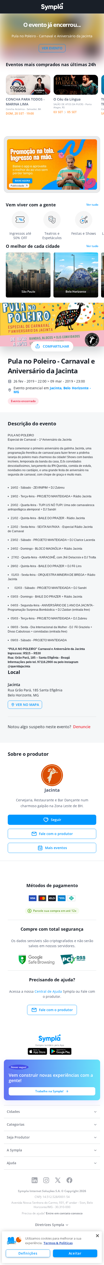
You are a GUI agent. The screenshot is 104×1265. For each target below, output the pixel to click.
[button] (14, 1241)
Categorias (15, 1124)
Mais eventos (56, 847)
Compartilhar (56, 346)
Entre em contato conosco (64, 1213)
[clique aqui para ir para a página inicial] (52, 6)
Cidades (13, 1111)
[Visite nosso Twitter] (58, 1180)
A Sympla (14, 1150)
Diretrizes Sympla (49, 1224)
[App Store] (37, 1051)
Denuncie (81, 727)
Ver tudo (92, 204)
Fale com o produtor (56, 833)
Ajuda (11, 1163)
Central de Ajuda (48, 991)
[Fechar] (97, 1235)
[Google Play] (60, 1051)
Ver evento (52, 48)
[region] (52, 1247)
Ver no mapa (27, 704)
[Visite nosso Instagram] (46, 1180)
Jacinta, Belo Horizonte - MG (52, 390)
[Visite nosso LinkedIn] (34, 1180)
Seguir (56, 819)
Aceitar (75, 1253)
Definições (27, 1253)
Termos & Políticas (58, 1243)
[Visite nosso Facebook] (69, 1180)
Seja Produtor (18, 1137)
